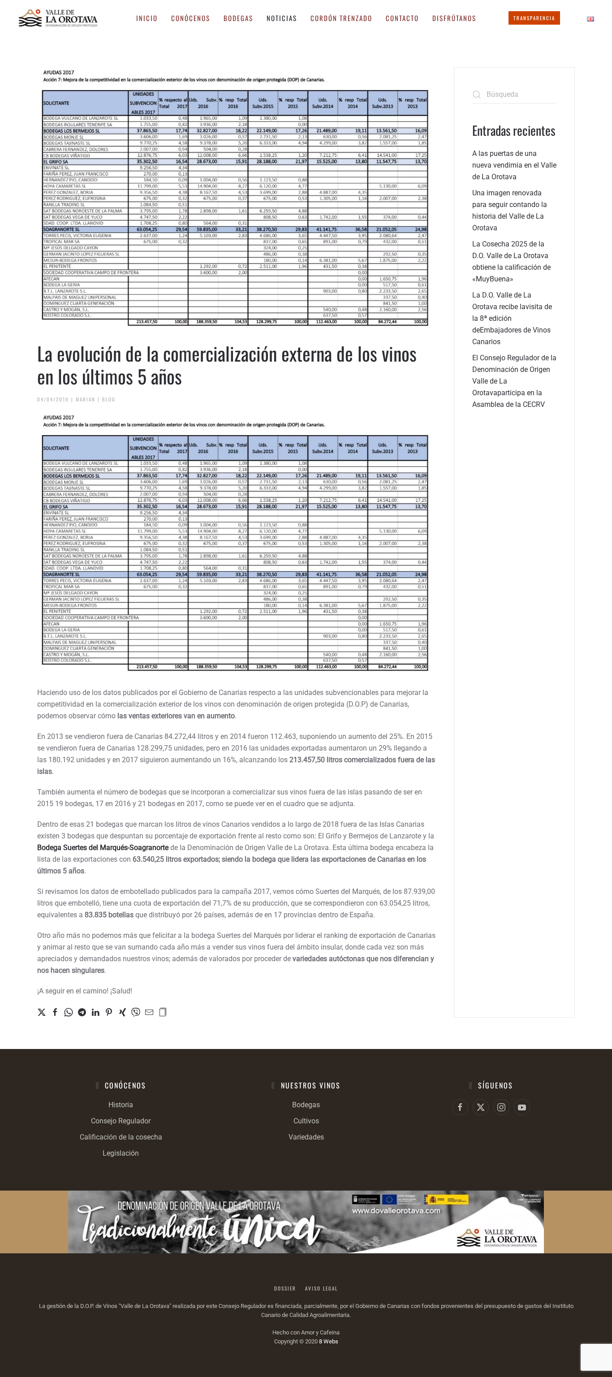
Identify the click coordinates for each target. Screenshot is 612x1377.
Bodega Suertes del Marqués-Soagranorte (102, 847)
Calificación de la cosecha (121, 1137)
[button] (162, 1011)
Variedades (306, 1137)
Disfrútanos (454, 18)
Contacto (402, 18)
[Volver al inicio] (58, 18)
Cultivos (306, 1121)
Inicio (147, 18)
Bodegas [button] (238, 18)
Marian (85, 399)
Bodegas (306, 1105)
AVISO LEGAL (321, 1288)
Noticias (282, 18)
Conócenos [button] (190, 18)
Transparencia (534, 18)
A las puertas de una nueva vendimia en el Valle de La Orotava (514, 165)
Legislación (121, 1153)
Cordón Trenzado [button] (341, 18)
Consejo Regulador (121, 1121)
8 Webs (328, 1341)
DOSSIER (285, 1288)
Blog (109, 399)
